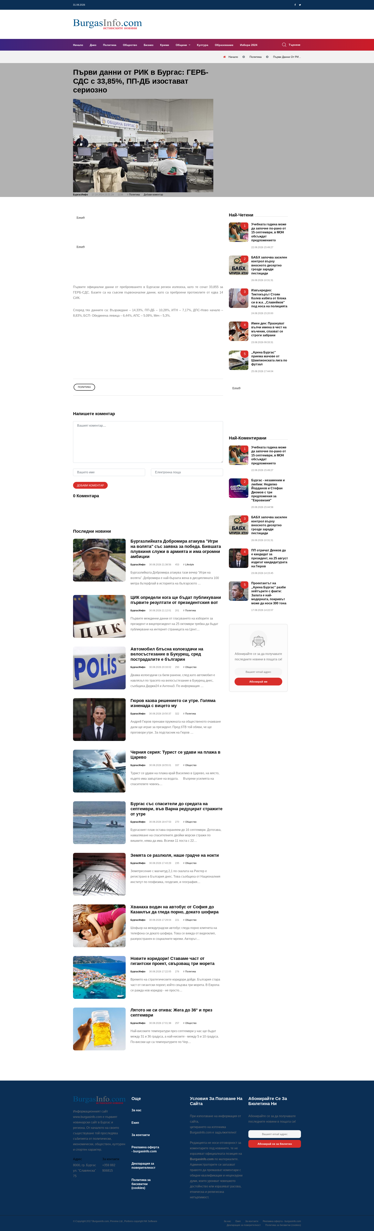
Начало (78, 45)
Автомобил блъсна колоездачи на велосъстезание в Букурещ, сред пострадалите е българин (167, 654)
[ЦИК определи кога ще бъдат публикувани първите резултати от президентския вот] (99, 616)
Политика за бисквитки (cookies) (141, 1184)
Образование (224, 45)
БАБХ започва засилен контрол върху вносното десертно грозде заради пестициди (269, 265)
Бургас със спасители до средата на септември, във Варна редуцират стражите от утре (176, 808)
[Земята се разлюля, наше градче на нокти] (99, 874)
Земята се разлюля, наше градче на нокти (175, 855)
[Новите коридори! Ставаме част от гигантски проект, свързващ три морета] (99, 977)
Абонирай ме (258, 681)
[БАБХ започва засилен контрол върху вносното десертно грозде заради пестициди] (238, 265)
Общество (130, 45)
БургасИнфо (80, 194)
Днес (93, 45)
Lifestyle (189, 564)
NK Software (150, 1221)
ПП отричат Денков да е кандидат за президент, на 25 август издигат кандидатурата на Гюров (269, 558)
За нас (136, 1110)
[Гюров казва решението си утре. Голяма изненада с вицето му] (99, 719)
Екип (135, 1122)
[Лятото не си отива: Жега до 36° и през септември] (99, 1029)
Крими (164, 45)
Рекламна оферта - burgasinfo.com (282, 1221)
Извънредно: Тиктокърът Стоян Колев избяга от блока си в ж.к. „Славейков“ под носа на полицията (269, 298)
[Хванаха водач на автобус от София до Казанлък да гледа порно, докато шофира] (99, 925)
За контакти (140, 1135)
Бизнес (148, 45)
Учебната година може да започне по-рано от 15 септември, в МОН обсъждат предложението (268, 232)
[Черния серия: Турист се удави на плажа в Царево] (99, 771)
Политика (109, 45)
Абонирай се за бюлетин (275, 1143)
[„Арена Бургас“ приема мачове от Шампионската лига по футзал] (238, 360)
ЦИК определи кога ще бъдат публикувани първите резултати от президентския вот (176, 600)
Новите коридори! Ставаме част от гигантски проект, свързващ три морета (172, 961)
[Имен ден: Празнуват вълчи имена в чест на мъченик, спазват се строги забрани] (238, 331)
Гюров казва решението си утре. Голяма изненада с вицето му (173, 703)
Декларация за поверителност (244, 1225)
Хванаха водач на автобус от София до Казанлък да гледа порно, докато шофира (175, 909)
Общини (182, 45)
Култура (202, 45)
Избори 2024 (248, 45)
